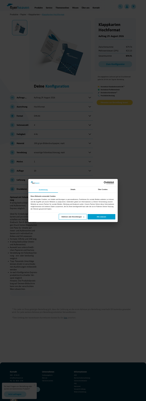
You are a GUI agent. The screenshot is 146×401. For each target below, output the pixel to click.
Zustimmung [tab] (43, 189)
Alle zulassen (101, 217)
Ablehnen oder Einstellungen (71, 217)
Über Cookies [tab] (103, 189)
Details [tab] (73, 189)
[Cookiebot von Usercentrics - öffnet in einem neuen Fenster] (107, 182)
